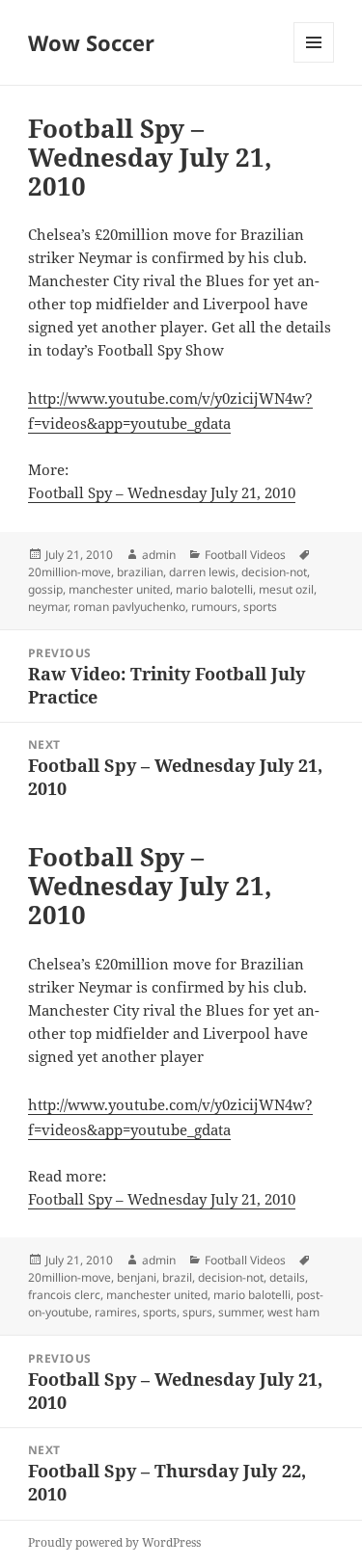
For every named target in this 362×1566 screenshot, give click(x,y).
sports (260, 606)
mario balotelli (214, 589)
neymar (48, 606)
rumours (214, 606)
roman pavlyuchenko (129, 606)
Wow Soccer (91, 42)
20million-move (69, 572)
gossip (45, 589)
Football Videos (245, 554)
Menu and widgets (314, 62)
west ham (293, 1312)
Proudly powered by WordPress (114, 1542)
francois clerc (64, 1295)
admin (159, 554)
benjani (136, 1277)
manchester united (119, 589)
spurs (197, 1312)
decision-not (274, 572)
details (287, 1277)
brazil (177, 1277)
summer (240, 1312)
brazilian (140, 572)
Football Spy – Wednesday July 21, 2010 (161, 492)
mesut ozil (286, 589)
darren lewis (202, 572)
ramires (116, 1312)
